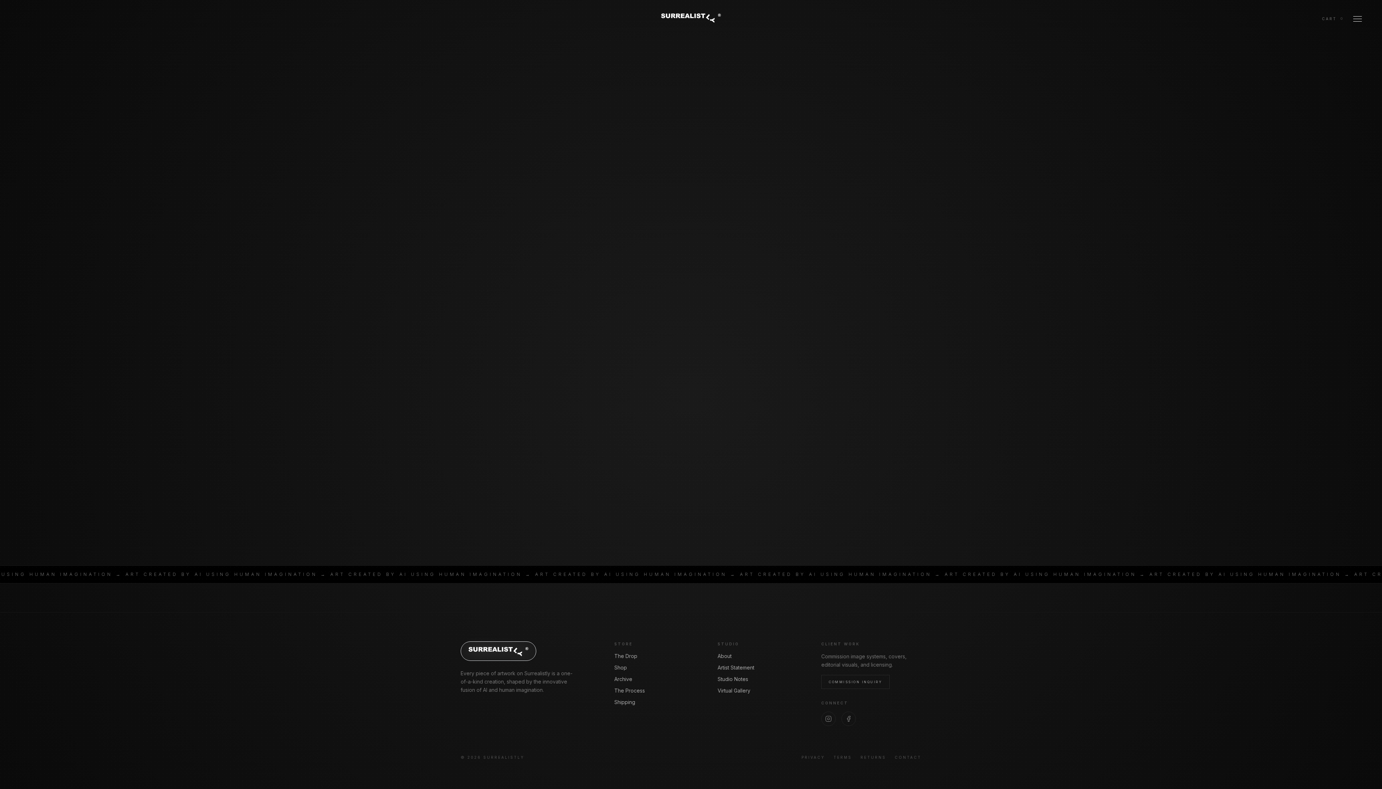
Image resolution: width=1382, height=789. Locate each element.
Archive (623, 679)
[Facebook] (848, 719)
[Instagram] (828, 719)
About (725, 656)
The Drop (625, 656)
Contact (908, 757)
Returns (873, 757)
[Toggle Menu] (1357, 19)
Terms (843, 757)
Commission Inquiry (855, 682)
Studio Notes (733, 679)
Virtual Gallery (734, 690)
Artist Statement (736, 667)
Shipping (624, 702)
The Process (629, 690)
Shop (620, 667)
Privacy (813, 757)
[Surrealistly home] (691, 17)
